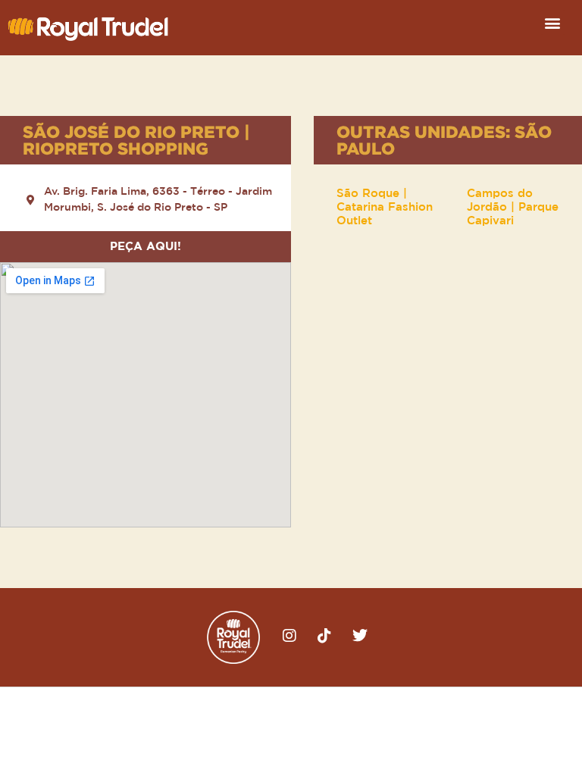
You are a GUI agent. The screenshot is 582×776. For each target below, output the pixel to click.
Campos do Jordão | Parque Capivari (513, 207)
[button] (552, 22)
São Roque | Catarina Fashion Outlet (384, 207)
